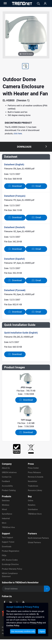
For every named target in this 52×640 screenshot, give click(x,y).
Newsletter (32, 481)
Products (6, 496)
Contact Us (6, 477)
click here (18, 133)
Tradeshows (33, 486)
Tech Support (7, 537)
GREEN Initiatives (9, 472)
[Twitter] (17, 602)
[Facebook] (4, 602)
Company (7, 464)
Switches (6, 500)
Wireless (5, 505)
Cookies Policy (12, 625)
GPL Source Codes (10, 560)
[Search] (38, 3)
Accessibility (7, 486)
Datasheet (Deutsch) (14, 227)
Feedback (6, 481)
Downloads (6, 546)
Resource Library (35, 490)
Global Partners (34, 542)
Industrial (6, 518)
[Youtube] (23, 602)
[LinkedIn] (10, 602)
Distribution (33, 509)
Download (17, 186)
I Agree (42, 631)
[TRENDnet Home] (22, 3)
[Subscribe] (47, 589)
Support (6, 533)
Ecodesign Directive (10, 564)
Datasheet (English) (14, 164)
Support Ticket (8, 542)
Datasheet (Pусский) (14, 290)
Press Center (33, 468)
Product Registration (10, 551)
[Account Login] (45, 3)
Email (38, 186)
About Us (6, 468)
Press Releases (34, 472)
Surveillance (7, 514)
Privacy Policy (36, 623)
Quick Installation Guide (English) (21, 332)
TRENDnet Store (35, 514)
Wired (4, 509)
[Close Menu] (5, 3)
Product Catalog (9, 490)
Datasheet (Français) (14, 196)
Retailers (31, 505)
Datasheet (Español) (14, 258)
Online (30, 500)
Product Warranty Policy (12, 569)
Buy (30, 496)
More (4, 523)
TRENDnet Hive (8, 527)
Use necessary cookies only (23, 631)
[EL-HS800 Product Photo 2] (25, 66)
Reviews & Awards (35, 477)
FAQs (4, 555)
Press (31, 464)
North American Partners (38, 538)
